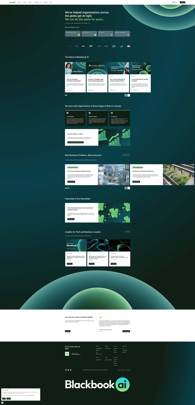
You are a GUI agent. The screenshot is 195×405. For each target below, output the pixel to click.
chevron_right (128, 95)
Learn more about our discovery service (75, 142)
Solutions (25, 2)
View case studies (126, 154)
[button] (19, 2)
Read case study (71, 181)
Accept (8, 398)
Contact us (182, 2)
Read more (70, 263)
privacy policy (32, 395)
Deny (4, 398)
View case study (126, 331)
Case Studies (36, 2)
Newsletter (46, 2)
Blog (41, 2)
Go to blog (127, 231)
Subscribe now (71, 219)
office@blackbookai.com (76, 354)
